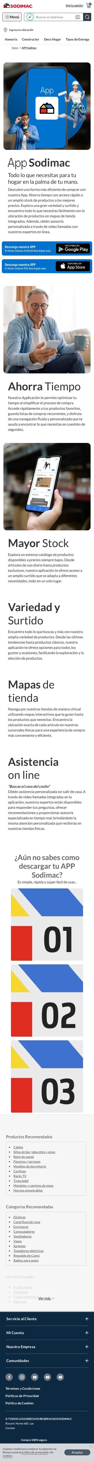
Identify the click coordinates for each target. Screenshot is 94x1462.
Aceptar (77, 1452)
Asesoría (11, 39)
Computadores (24, 1231)
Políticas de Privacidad (22, 1396)
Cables (18, 1147)
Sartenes (19, 1246)
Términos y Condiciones (22, 1388)
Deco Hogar (52, 39)
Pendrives (20, 1292)
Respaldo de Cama (26, 1255)
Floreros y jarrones (26, 1161)
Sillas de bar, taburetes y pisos (34, 1152)
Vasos (17, 1241)
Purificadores (23, 1287)
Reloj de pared (23, 1157)
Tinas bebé (21, 1181)
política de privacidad (35, 1452)
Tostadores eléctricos (28, 1251)
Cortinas (19, 1171)
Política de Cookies (19, 1403)
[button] (59, 17)
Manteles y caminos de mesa (33, 1185)
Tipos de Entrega (77, 39)
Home (15, 47)
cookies (7, 1455)
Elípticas (19, 1217)
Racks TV (19, 1176)
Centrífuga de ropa (26, 1222)
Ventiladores (22, 1236)
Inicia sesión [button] (74, 5)
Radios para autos (26, 1260)
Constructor (30, 39)
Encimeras (20, 1227)
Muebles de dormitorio (29, 1166)
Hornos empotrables (28, 1190)
